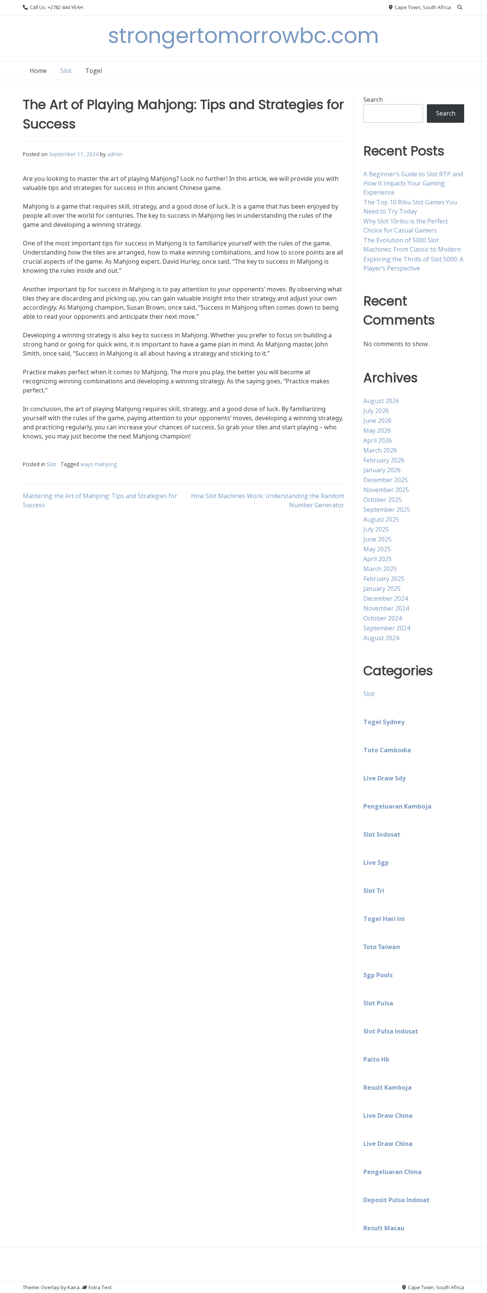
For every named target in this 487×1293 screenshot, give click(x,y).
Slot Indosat (381, 834)
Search (373, 99)
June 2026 (377, 420)
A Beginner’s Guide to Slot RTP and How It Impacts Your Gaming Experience (413, 183)
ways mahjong (99, 464)
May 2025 (377, 549)
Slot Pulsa (378, 1003)
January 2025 (382, 588)
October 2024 (382, 618)
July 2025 (376, 529)
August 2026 (381, 401)
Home (38, 70)
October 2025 (382, 499)
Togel (93, 70)
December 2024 (385, 598)
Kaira (73, 1287)
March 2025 (380, 569)
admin (115, 154)
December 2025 (385, 480)
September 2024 (386, 628)
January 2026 (382, 470)
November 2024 (386, 608)
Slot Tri (373, 890)
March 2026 (380, 450)
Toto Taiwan (381, 947)
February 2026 (383, 460)
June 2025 (377, 539)
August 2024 (381, 638)
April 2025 (377, 559)
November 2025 (386, 490)
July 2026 (376, 411)
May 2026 (377, 430)
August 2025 (381, 519)
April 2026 (377, 440)
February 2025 (383, 578)
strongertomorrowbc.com (243, 36)
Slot (66, 70)
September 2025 (386, 509)
